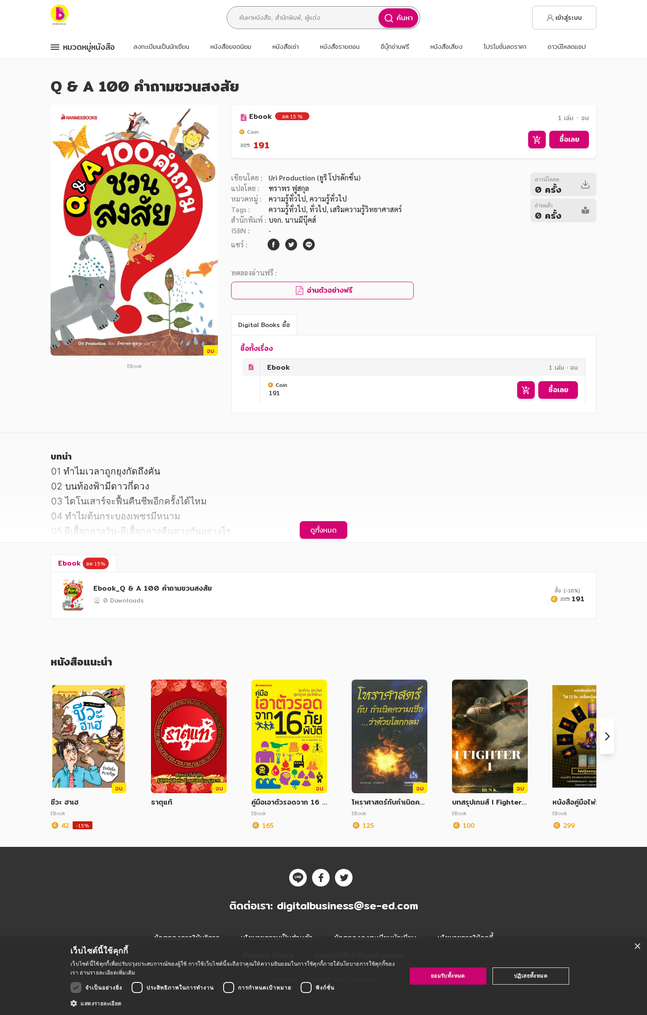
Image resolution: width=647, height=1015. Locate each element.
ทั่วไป (318, 209)
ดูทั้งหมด (323, 530)
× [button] (637, 946)
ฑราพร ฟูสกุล (288, 188)
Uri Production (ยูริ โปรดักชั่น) (314, 177)
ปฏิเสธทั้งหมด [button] (531, 975)
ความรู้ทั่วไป (287, 198)
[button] (233, 1003)
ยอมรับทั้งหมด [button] (448, 975)
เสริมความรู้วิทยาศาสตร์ (366, 209)
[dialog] (323, 976)
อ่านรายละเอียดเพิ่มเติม (107, 972)
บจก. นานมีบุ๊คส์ (292, 219)
